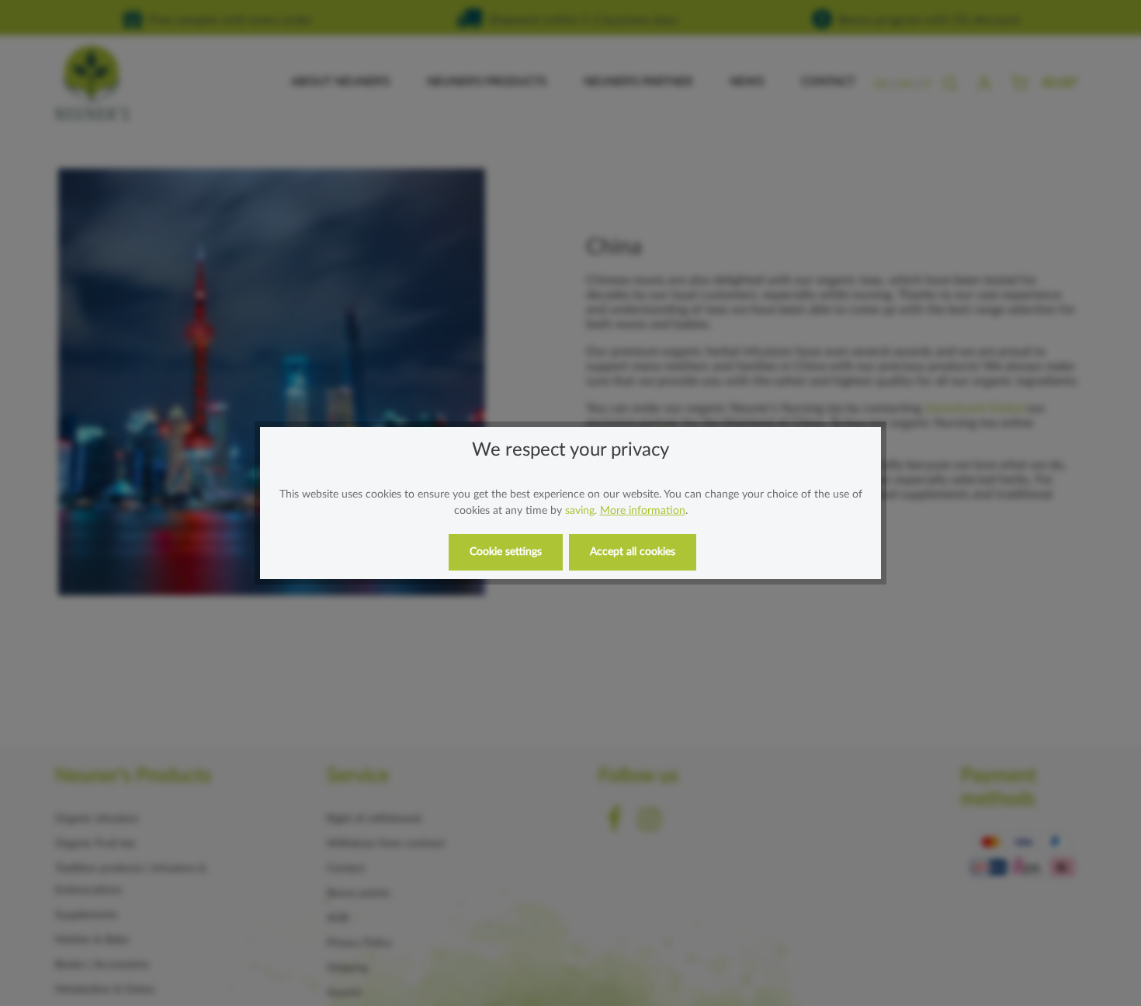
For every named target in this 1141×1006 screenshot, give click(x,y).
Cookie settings (506, 551)
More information (642, 510)
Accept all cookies (632, 551)
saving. (581, 510)
